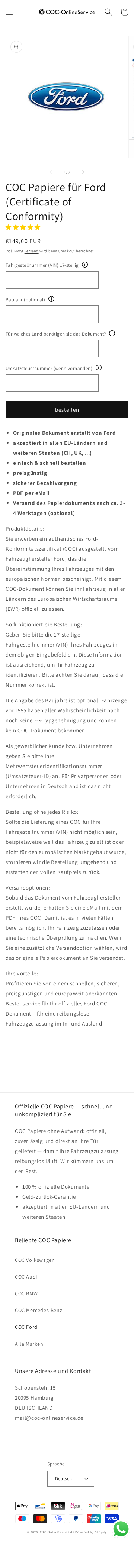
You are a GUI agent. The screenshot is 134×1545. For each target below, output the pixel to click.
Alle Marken (29, 1344)
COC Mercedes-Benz (38, 1310)
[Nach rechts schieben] (83, 171)
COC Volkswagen (35, 1260)
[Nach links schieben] (50, 171)
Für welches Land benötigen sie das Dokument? (56, 334)
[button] (9, 12)
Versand (32, 251)
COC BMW (26, 1293)
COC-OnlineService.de (57, 1532)
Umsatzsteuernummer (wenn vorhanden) (49, 368)
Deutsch (63, 1479)
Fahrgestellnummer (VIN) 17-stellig (42, 265)
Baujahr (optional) (25, 300)
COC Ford (26, 1327)
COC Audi (26, 1276)
